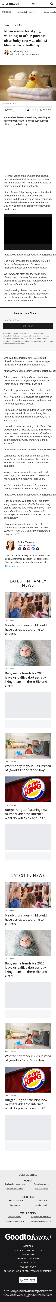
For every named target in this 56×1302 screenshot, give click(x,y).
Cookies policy (28, 1267)
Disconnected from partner (41, 1222)
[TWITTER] (25, 548)
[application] (28, 230)
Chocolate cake (41, 1200)
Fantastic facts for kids (14, 1189)
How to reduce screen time (15, 1184)
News (37, 54)
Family (6, 25)
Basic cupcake (15, 1205)
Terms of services (34, 333)
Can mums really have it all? (14, 1222)
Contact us (28, 1254)
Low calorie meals (41, 1205)
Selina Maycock (20, 51)
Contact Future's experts (28, 1250)
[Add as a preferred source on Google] (28, 1280)
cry (18, 459)
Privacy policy (28, 1263)
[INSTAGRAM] (29, 548)
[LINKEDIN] (34, 548)
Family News (18, 25)
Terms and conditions (28, 1259)
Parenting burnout (14, 1217)
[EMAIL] (38, 548)
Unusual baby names (41, 1184)
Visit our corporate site (36, 1292)
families (22, 195)
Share (10, 110)
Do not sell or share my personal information (28, 1271)
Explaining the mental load (41, 1217)
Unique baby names (26, 12)
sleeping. (13, 420)
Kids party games (41, 1189)
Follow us (33, 110)
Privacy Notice (35, 336)
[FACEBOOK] (20, 548)
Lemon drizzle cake (15, 1200)
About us (28, 1246)
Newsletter (47, 110)
